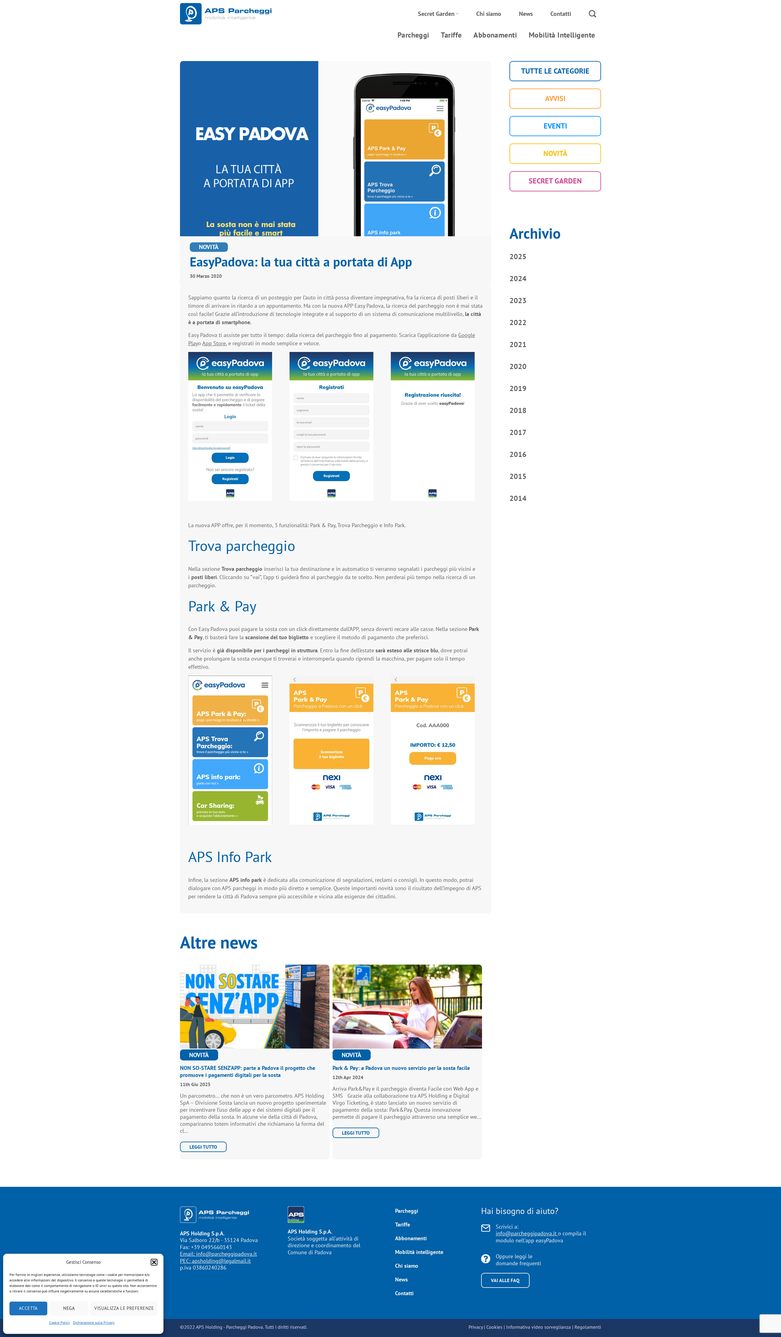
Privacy (476, 1327)
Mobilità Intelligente (562, 35)
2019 (518, 388)
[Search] (592, 13)
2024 (518, 278)
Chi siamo (488, 14)
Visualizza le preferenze (124, 1308)
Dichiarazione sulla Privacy (94, 1322)
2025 (518, 256)
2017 (518, 432)
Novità (208, 247)
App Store (214, 343)
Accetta (28, 1308)
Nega (69, 1308)
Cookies (494, 1327)
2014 (518, 498)
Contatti (560, 14)
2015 (518, 476)
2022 (518, 322)
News (526, 14)
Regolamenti (587, 1327)
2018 (518, 410)
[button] (154, 1262)
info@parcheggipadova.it (527, 1233)
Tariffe (451, 35)
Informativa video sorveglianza (538, 1327)
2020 (518, 366)
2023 (518, 300)
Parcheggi (413, 35)
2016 (518, 454)
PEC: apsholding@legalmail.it (215, 1260)
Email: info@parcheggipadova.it (218, 1253)
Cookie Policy (59, 1322)
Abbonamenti (495, 35)
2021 (518, 344)
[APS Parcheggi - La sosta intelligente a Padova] (226, 14)
